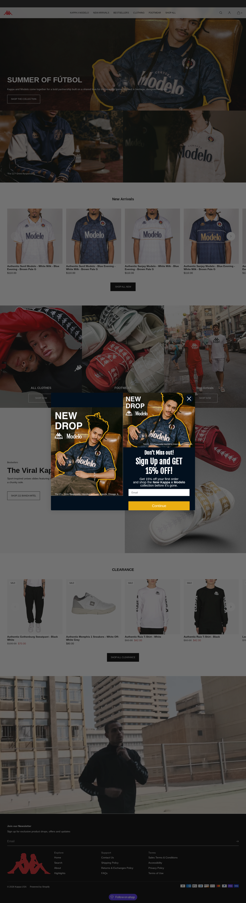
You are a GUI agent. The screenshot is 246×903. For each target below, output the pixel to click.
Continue (159, 506)
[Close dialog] (189, 398)
